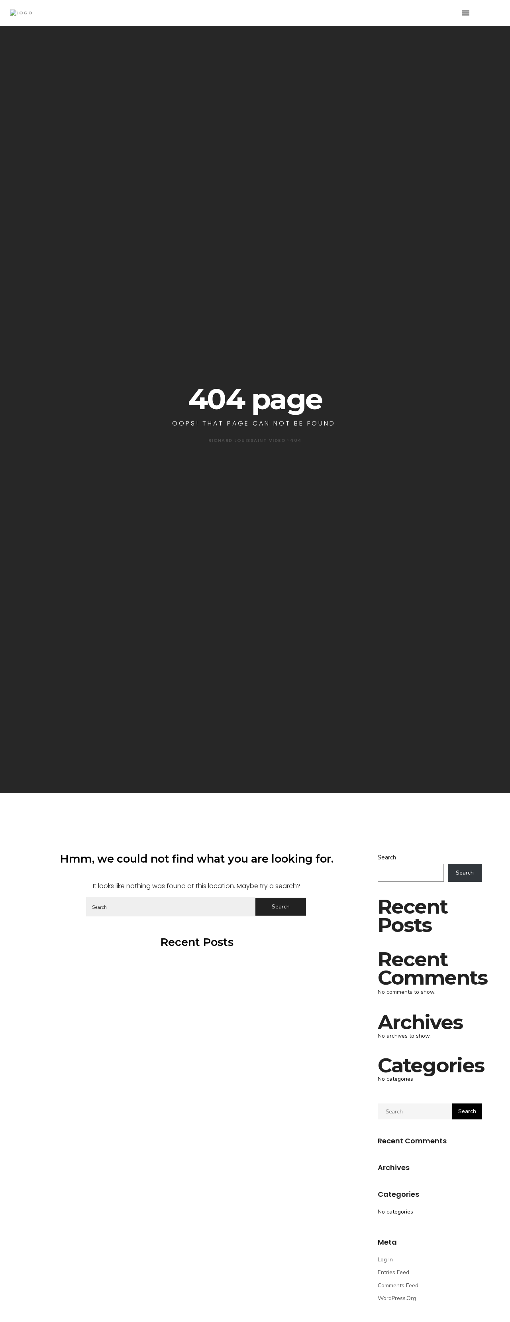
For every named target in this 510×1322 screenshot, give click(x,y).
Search (387, 857)
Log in (385, 1259)
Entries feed (393, 1272)
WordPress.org (397, 1298)
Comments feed (398, 1285)
